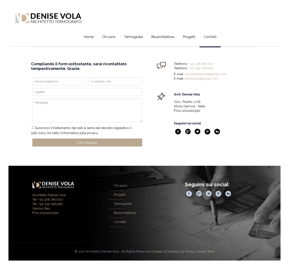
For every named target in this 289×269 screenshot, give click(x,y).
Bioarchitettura (125, 213)
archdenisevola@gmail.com (205, 74)
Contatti (120, 222)
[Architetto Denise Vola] (48, 17)
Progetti (120, 195)
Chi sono (120, 185)
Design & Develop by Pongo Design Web (183, 251)
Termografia (123, 204)
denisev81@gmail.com (201, 78)
